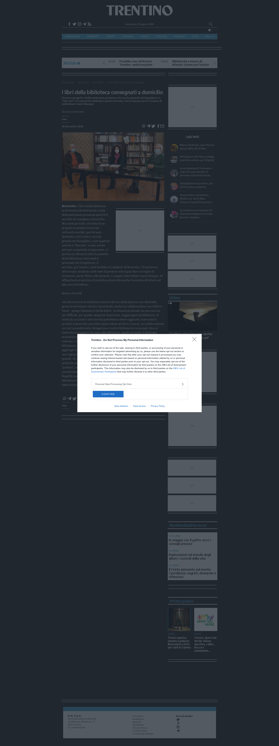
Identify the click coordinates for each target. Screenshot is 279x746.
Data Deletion (121, 406)
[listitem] (139, 384)
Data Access (139, 406)
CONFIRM (108, 394)
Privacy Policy (158, 406)
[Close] (195, 340)
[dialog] (139, 373)
